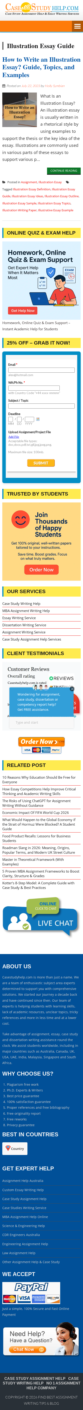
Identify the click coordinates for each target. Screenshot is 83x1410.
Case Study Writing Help (21, 603)
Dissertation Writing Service (24, 625)
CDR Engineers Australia (21, 1235)
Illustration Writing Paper (19, 210)
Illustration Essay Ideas (27, 196)
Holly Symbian (55, 86)
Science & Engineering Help (23, 1226)
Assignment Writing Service (23, 632)
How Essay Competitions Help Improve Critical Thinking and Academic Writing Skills (39, 791)
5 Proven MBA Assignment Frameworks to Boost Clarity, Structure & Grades (40, 873)
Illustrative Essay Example (55, 210)
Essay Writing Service (19, 617)
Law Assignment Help (19, 1253)
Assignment (29, 182)
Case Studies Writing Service (24, 1208)
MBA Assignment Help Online (25, 1217)
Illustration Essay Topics (54, 203)
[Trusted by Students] (41, 541)
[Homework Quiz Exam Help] (41, 280)
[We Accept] (31, 1303)
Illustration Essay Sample (19, 203)
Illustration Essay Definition (31, 189)
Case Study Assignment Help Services (31, 639)
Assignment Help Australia (22, 1180)
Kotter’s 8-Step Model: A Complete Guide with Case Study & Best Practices (38, 885)
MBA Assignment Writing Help (26, 610)
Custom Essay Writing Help (23, 1190)
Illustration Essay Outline (61, 196)
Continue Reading (63, 171)
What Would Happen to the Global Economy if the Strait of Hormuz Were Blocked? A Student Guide (38, 824)
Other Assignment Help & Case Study (31, 1262)
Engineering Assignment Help (25, 1244)
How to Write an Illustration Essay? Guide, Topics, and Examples (41, 67)
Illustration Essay (50, 182)
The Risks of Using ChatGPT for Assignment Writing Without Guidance (36, 803)
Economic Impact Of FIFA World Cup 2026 (35, 812)
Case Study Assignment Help (24, 1199)
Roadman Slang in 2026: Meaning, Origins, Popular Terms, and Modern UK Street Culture (38, 850)
